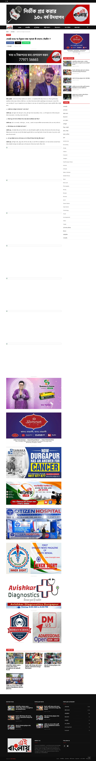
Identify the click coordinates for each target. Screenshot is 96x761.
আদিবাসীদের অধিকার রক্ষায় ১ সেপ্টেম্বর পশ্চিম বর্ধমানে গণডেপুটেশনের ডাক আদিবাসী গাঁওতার (81, 58)
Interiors (65, 160)
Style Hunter (66, 202)
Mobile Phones (66, 171)
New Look (65, 178)
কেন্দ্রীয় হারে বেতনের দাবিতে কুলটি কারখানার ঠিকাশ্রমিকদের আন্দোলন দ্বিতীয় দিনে (80, 82)
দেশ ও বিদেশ (67, 27)
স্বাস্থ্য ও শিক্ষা (65, 126)
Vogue (64, 219)
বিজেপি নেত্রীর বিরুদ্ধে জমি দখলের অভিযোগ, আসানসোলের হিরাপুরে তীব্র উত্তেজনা (80, 66)
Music (64, 174)
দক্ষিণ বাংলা (47, 27)
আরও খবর (77, 27)
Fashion (65, 147)
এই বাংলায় (36, 27)
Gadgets (65, 153)
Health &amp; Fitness (68, 157)
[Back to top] (89, 757)
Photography (66, 181)
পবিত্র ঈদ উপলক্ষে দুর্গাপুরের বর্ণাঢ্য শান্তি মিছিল (81, 73)
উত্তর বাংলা (57, 27)
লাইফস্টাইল (65, 230)
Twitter (18, 43)
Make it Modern (66, 167)
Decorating (65, 140)
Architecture (66, 136)
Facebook (10, 43)
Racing (64, 185)
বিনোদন (64, 226)
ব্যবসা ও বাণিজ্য (66, 129)
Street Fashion (66, 198)
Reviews (65, 192)
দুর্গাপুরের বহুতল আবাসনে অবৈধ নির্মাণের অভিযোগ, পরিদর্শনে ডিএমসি (80, 90)
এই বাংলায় (12, 32)
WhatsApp (26, 43)
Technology (66, 205)
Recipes (65, 188)
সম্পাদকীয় (65, 102)
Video (64, 216)
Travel (64, 209)
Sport (64, 195)
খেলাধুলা (65, 119)
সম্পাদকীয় (27, 27)
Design (64, 143)
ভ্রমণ (64, 133)
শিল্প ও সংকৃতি (66, 122)
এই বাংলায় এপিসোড (67, 223)
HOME (19, 27)
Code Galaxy (13, 758)
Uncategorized (66, 212)
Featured (65, 150)
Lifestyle (65, 164)
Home (7, 32)
